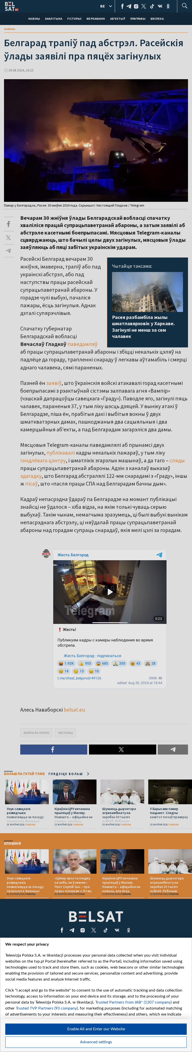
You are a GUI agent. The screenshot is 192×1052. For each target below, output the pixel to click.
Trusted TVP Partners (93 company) (47, 1008)
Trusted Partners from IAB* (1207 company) (133, 1002)
